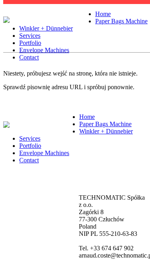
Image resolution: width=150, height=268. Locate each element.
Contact (29, 57)
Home (103, 13)
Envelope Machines (44, 50)
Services (29, 35)
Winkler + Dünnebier (46, 28)
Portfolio (30, 42)
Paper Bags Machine (121, 21)
